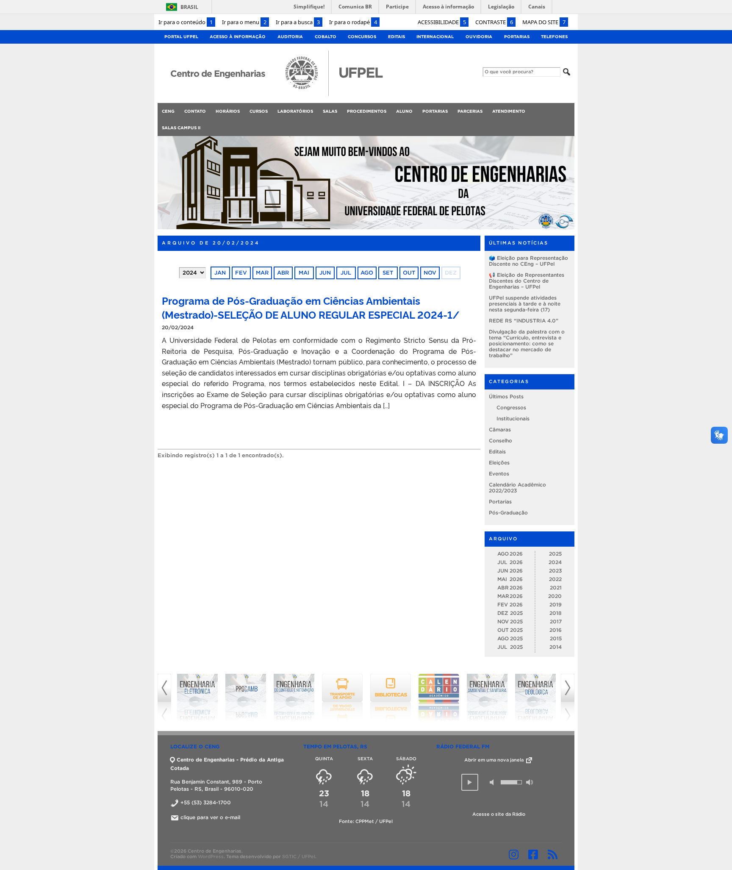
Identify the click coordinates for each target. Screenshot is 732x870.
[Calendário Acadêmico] (390, 697)
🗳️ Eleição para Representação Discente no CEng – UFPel (528, 261)
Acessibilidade (442, 22)
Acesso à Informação (238, 36)
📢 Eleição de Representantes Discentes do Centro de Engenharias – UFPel (526, 280)
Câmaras (500, 429)
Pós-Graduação (508, 512)
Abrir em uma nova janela (494, 759)
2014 (555, 647)
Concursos (362, 36)
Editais (396, 36)
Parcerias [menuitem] (470, 111)
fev (241, 273)
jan (220, 273)
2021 (556, 587)
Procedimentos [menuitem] (366, 111)
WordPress (211, 856)
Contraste (494, 22)
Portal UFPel (181, 36)
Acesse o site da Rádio (498, 814)
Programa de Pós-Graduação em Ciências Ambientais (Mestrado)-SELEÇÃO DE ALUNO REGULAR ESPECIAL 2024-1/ (311, 307)
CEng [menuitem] (168, 111)
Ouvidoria (479, 36)
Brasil (189, 7)
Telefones (554, 36)
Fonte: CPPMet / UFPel (366, 821)
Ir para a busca (298, 22)
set (388, 273)
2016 (555, 630)
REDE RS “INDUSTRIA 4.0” (523, 320)
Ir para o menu (244, 22)
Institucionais (513, 418)
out (409, 273)
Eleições (499, 462)
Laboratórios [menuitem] (295, 111)
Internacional (435, 36)
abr (283, 273)
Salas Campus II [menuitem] (181, 127)
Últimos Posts (506, 396)
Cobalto (325, 36)
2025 (555, 553)
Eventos (499, 473)
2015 (556, 638)
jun (325, 273)
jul (346, 273)
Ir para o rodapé (353, 22)
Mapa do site (544, 22)
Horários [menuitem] (228, 111)
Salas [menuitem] (330, 111)
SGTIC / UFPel (298, 856)
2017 (556, 621)
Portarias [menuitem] (435, 111)
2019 (555, 604)
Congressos (511, 407)
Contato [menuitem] (195, 111)
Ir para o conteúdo (185, 22)
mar (262, 273)
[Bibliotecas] (342, 697)
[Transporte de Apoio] (294, 697)
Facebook (533, 854)
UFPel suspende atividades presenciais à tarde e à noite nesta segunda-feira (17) (524, 303)
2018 (555, 613)
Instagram (513, 854)
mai (304, 273)
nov (430, 273)
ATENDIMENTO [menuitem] (508, 111)
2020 (555, 596)
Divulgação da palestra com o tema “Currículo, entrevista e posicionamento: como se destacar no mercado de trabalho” (527, 343)
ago (366, 273)
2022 (555, 579)
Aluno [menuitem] (404, 111)
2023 (555, 570)
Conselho (500, 440)
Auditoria (290, 36)
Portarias (517, 36)
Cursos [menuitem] (259, 111)
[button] (469, 782)
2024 (555, 562)
